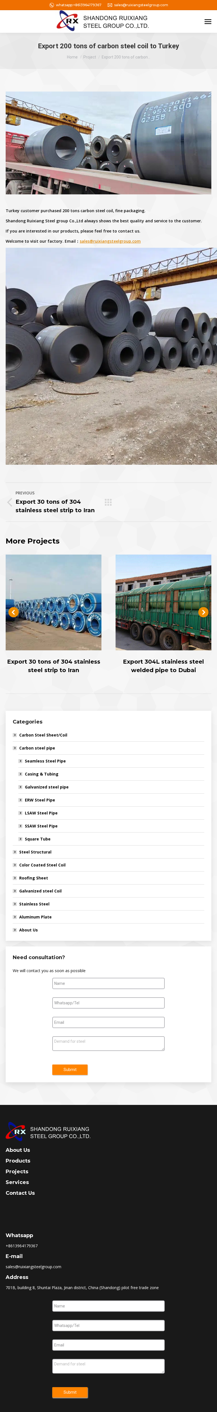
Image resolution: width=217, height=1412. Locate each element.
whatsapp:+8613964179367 (78, 5)
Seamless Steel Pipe (45, 761)
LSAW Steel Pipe (41, 813)
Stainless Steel (34, 904)
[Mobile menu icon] (208, 21)
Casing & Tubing (41, 774)
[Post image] (53, 602)
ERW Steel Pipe (40, 800)
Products (18, 1161)
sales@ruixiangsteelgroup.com (141, 5)
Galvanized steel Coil (40, 891)
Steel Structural (35, 852)
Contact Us (20, 1193)
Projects (17, 1171)
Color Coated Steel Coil (42, 865)
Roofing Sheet (33, 878)
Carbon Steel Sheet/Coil (43, 735)
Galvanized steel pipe (47, 787)
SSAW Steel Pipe (41, 826)
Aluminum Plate (35, 917)
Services (17, 1182)
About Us (28, 930)
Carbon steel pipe (37, 748)
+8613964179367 (22, 1245)
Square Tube (38, 839)
